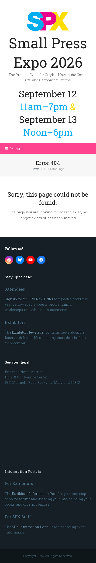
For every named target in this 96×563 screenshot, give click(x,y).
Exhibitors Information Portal (35, 493)
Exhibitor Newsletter (28, 332)
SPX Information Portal (31, 527)
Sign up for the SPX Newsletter (29, 299)
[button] (12, 148)
